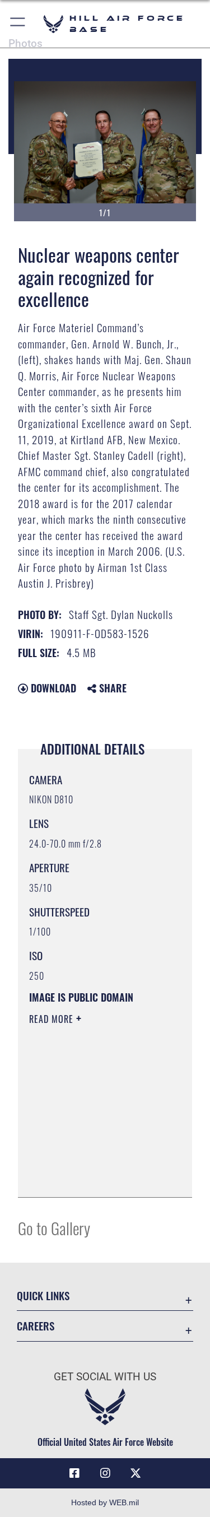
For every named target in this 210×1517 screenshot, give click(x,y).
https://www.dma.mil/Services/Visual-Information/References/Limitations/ (97, 1176)
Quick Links (43, 1295)
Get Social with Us (105, 1376)
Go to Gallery (54, 1228)
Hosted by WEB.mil (105, 1502)
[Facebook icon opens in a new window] (74, 1473)
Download (52, 688)
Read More (52, 1019)
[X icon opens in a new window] (135, 1473)
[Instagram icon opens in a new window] (105, 1473)
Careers (35, 1326)
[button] (18, 24)
